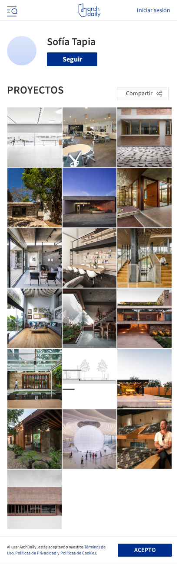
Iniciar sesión (153, 10)
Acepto (145, 550)
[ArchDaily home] (89, 10)
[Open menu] (11, 10)
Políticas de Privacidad (35, 553)
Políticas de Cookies (78, 553)
